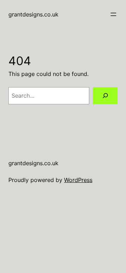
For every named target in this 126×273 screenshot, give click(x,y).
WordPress (78, 179)
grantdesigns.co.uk (33, 14)
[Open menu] (113, 14)
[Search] (105, 95)
